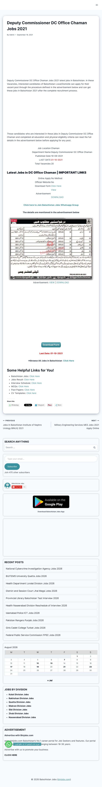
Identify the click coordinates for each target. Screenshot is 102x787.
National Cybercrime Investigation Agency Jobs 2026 (34, 568)
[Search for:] (51, 447)
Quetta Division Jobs (19, 702)
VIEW (51, 282)
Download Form (51, 344)
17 (11, 667)
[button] (8, 744)
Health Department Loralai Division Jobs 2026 (30, 583)
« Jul (49, 680)
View (53, 190)
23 (90, 667)
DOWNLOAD (57, 197)
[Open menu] (96, 5)
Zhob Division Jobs (19, 713)
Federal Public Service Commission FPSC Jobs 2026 (33, 635)
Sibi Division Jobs (18, 709)
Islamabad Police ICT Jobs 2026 (23, 613)
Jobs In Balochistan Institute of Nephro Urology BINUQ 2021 (22, 425)
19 (38, 667)
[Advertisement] (51, 57)
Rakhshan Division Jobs (21, 698)
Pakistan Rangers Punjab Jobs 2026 (25, 620)
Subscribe (12, 466)
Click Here (56, 186)
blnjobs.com (64, 779)
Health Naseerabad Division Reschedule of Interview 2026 (36, 605)
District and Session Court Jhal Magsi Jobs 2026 (31, 591)
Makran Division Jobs (20, 706)
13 (51, 663)
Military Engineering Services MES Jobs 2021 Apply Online (76, 425)
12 (38, 663)
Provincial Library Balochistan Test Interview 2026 (32, 598)
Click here (31, 393)
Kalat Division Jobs (19, 694)
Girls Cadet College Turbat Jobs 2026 (25, 627)
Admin (11, 35)
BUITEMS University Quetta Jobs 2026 (26, 576)
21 (64, 667)
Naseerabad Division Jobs (22, 717)
